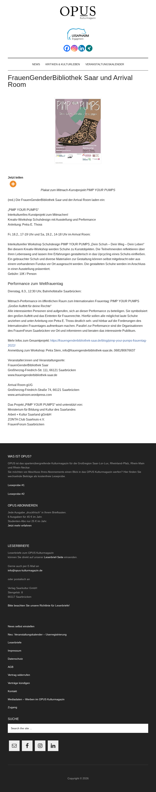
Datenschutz (15, 658)
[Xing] (89, 48)
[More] (13, 184)
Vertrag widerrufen (19, 674)
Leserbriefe (14, 642)
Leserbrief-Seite (53, 557)
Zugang (12, 707)
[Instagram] (74, 48)
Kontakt (12, 691)
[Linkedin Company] (81, 48)
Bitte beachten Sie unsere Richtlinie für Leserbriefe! (39, 605)
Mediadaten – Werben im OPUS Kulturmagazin (36, 699)
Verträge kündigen (19, 683)
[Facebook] (67, 48)
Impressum (14, 650)
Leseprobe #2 (16, 493)
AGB (10, 666)
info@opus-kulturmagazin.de (25, 570)
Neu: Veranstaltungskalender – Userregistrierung (37, 634)
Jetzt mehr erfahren (20, 525)
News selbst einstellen (21, 626)
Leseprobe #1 (16, 485)
